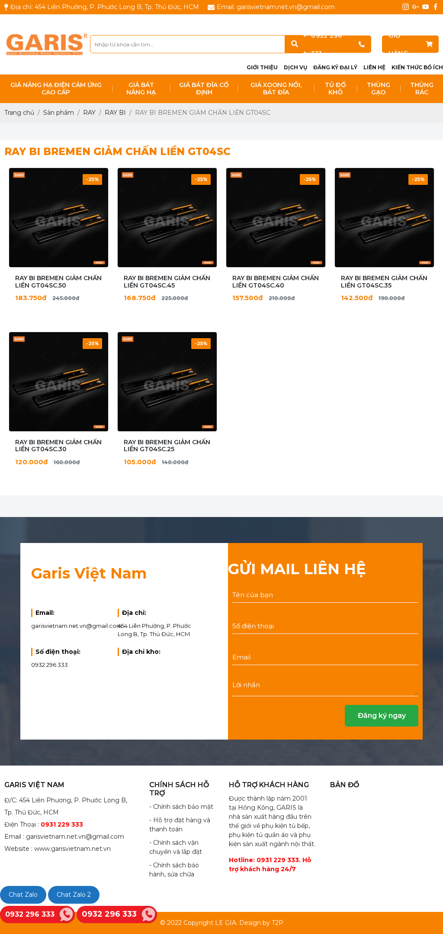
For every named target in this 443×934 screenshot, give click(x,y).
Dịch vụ (295, 67)
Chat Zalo (23, 894)
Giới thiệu (262, 67)
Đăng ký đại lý (335, 67)
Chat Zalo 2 (74, 894)
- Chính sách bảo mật (181, 807)
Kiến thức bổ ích (417, 67)
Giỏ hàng (398, 44)
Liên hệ (374, 67)
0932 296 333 (326, 44)
